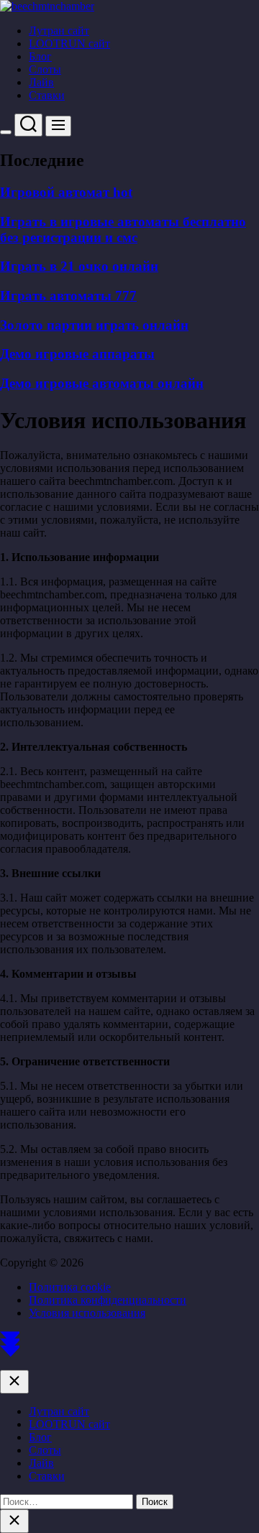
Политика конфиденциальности (107, 1300)
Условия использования (87, 1313)
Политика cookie (70, 1287)
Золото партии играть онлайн (94, 325)
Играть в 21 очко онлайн (79, 266)
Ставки (47, 95)
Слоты (45, 69)
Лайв (41, 82)
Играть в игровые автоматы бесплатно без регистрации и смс (123, 229)
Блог (40, 56)
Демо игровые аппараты (77, 353)
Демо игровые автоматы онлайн (102, 383)
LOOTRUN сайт (69, 43)
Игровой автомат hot (66, 192)
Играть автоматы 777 (68, 295)
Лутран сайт (59, 30)
